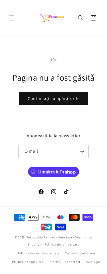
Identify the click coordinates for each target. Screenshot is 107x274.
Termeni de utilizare (80, 253)
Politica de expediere (27, 262)
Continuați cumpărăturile (54, 98)
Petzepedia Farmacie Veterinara (50, 237)
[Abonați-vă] (82, 151)
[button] (11, 18)
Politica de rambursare (62, 244)
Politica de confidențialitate (38, 253)
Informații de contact (64, 262)
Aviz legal (93, 262)
